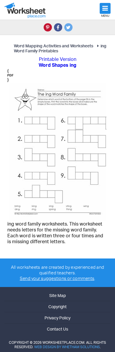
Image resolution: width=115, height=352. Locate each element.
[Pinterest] (48, 27)
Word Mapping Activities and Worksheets (53, 45)
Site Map (57, 295)
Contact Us (57, 328)
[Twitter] (68, 27)
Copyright (57, 306)
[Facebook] (58, 27)
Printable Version (57, 59)
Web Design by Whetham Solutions (67, 347)
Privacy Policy (57, 317)
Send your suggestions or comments (57, 278)
